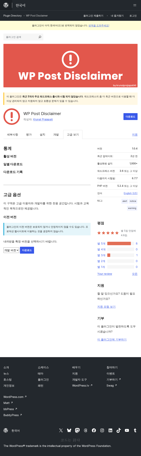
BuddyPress (12, 415)
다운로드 (130, 116)
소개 (6, 367)
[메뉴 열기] (135, 5)
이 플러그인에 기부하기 (112, 339)
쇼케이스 (43, 367)
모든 (135, 273)
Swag (112, 385)
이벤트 (111, 373)
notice (133, 201)
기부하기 (114, 379)
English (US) (131, 193)
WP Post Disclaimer (42, 113)
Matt (8, 403)
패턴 (40, 385)
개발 (56, 134)
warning (132, 208)
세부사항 (12, 134)
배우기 (76, 367)
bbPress (10, 409)
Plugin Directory (12, 15)
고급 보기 (73, 134)
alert (124, 201)
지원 (135, 134)
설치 (42, 134)
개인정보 (8, 385)
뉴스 (6, 373)
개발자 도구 (79, 379)
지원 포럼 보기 (106, 306)
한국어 (16, 430)
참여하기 (112, 367)
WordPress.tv (82, 385)
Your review (104, 273)
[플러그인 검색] (39, 37)
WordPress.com (15, 397)
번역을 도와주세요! (99, 25)
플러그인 (43, 379)
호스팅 (7, 379)
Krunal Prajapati (43, 119)
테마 (40, 373)
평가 (29, 134)
